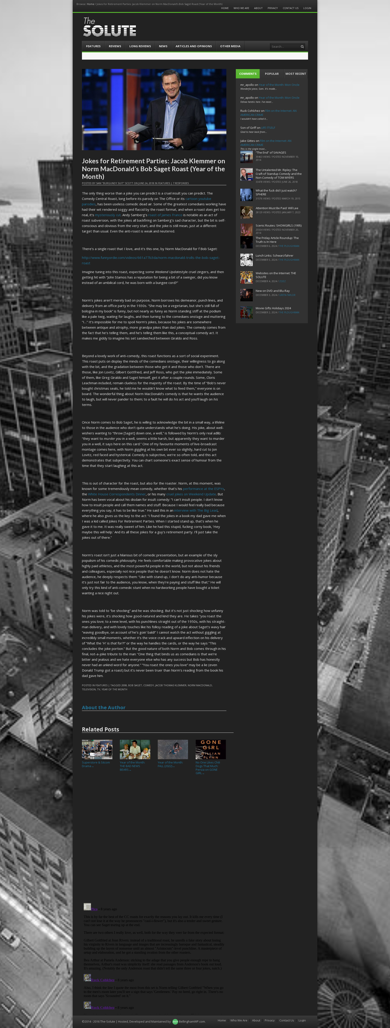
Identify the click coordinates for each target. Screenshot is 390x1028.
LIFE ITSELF (268, 128)
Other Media (230, 46)
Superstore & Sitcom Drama (96, 764)
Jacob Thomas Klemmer (170, 685)
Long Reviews (140, 46)
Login (307, 8)
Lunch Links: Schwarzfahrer (274, 255)
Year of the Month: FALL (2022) (170, 764)
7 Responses (181, 183)
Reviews (115, 46)
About (258, 8)
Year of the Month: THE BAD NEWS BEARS (132, 765)
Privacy (273, 8)
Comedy (148, 685)
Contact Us (290, 8)
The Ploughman (289, 246)
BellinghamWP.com (192, 1021)
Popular (272, 74)
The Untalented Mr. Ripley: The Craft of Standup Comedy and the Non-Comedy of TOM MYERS (279, 174)
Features (93, 46)
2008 (124, 685)
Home (90, 4)
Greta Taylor (287, 295)
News (163, 46)
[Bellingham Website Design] (175, 1021)
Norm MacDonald (200, 685)
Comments (248, 74)
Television (89, 689)
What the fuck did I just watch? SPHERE (276, 192)
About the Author (103, 707)
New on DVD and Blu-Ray (273, 291)
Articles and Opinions (194, 46)
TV (98, 689)
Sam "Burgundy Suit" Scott (114, 183)
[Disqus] (154, 840)
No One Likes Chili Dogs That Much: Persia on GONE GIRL (208, 767)
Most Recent (296, 74)
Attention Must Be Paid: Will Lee (277, 208)
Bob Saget (135, 685)
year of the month (114, 689)
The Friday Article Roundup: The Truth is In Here (277, 240)
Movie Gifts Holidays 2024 (273, 308)
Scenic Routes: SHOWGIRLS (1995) (279, 225)
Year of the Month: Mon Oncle (279, 85)
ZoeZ (282, 281)
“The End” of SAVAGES (271, 152)
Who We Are (241, 8)
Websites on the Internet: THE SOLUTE (276, 275)
